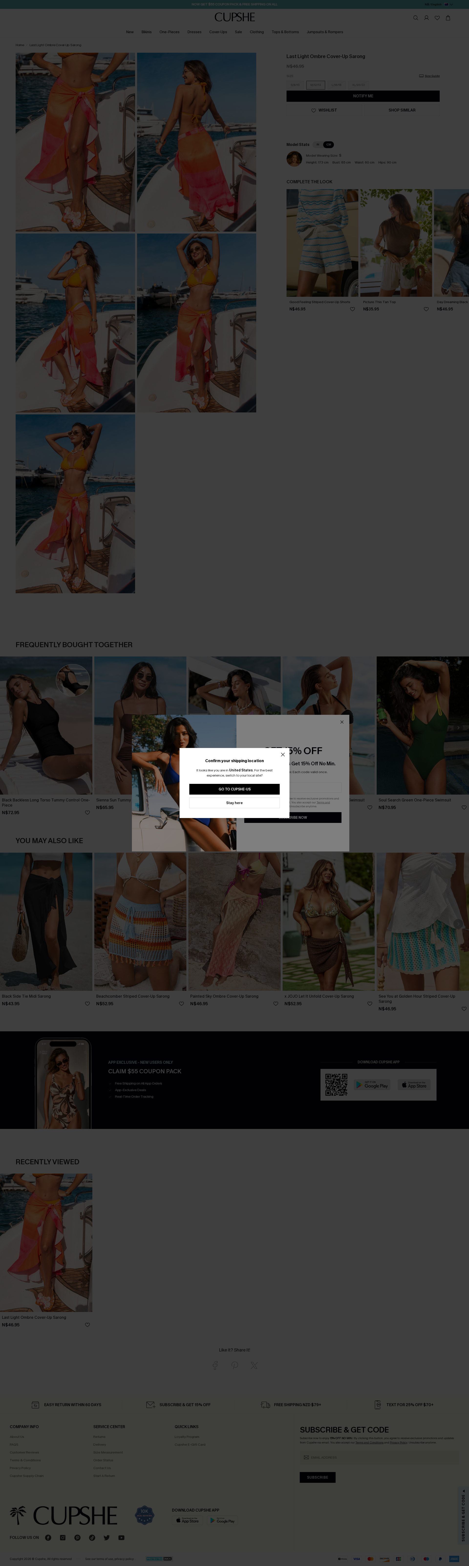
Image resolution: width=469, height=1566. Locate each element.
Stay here (234, 803)
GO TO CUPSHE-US (235, 789)
